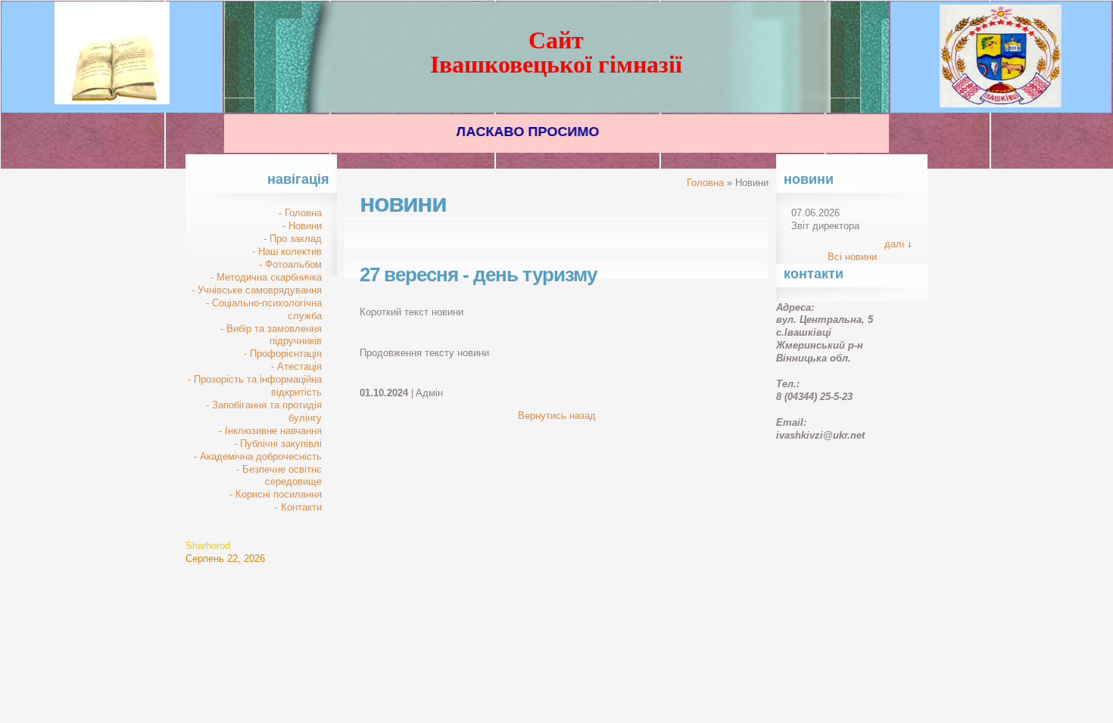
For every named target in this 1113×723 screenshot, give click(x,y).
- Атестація (296, 366)
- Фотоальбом (290, 264)
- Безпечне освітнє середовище (279, 476)
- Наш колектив (287, 251)
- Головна (300, 213)
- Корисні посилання (275, 494)
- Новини (302, 225)
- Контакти (298, 507)
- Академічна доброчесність (258, 456)
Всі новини (852, 256)
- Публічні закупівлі (278, 443)
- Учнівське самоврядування (257, 290)
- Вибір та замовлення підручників (271, 335)
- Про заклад (292, 238)
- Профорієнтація (283, 353)
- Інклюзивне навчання (270, 430)
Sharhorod (208, 545)
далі (894, 244)
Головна (705, 182)
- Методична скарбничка (266, 277)
